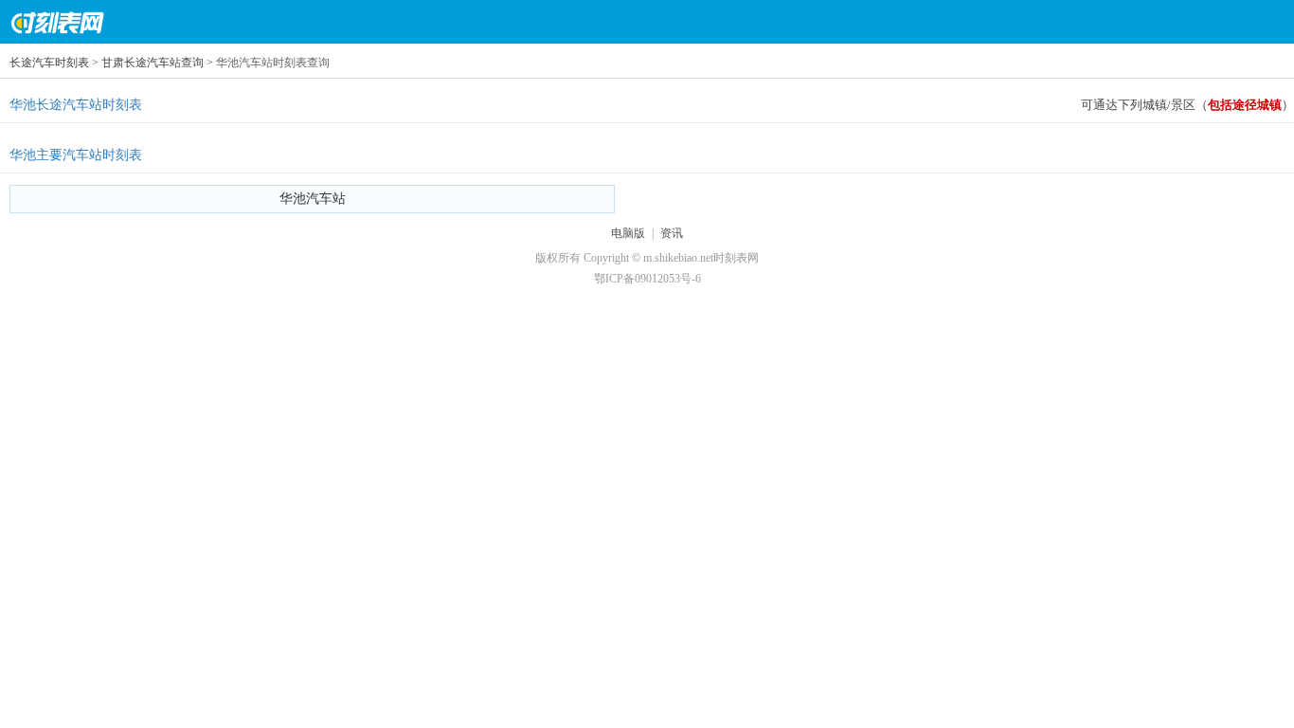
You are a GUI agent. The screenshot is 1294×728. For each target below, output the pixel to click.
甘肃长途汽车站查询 (152, 62)
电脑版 (628, 233)
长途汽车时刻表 (49, 62)
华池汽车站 (312, 198)
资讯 (671, 233)
